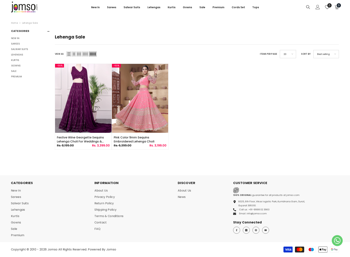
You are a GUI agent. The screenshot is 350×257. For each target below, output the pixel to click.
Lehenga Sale (30, 22)
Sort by (306, 53)
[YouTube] (265, 230)
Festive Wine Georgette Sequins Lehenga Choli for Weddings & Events (80, 140)
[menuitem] (30, 38)
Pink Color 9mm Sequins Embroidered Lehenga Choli (134, 140)
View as (59, 53)
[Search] (308, 7)
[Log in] (318, 7)
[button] (69, 54)
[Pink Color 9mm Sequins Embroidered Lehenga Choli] (140, 98)
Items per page (268, 53)
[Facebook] (236, 230)
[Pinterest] (255, 230)
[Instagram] (246, 230)
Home (14, 22)
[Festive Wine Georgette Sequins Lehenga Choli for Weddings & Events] (83, 98)
